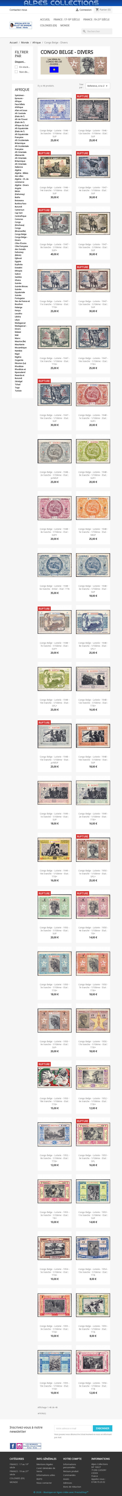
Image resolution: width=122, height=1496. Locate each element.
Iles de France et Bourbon (22, 302)
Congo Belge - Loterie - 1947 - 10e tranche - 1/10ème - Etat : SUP (93, 247)
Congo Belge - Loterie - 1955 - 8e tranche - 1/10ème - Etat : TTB (93, 1329)
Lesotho (18, 313)
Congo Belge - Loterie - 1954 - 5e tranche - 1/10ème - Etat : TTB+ (54, 1272)
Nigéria (18, 357)
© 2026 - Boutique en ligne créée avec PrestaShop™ (61, 1492)
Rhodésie (19, 366)
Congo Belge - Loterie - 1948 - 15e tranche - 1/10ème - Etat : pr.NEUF (54, 759)
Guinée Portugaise (20, 297)
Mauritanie (19, 344)
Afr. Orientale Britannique (20, 159)
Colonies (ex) (48, 25)
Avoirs (66, 1479)
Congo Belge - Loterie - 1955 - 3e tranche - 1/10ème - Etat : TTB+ (54, 1329)
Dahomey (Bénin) (19, 253)
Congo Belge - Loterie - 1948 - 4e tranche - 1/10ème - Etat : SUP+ (54, 532)
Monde (64, 25)
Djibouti (18, 258)
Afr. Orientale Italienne (20, 165)
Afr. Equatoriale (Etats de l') (21, 130)
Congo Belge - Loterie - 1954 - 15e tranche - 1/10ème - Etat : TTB (93, 1272)
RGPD (39, 1479)
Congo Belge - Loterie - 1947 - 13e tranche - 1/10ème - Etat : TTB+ (54, 361)
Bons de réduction (72, 1486)
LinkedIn (32, 1446)
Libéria (18, 316)
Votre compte (72, 1458)
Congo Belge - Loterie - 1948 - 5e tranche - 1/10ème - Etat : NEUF (93, 532)
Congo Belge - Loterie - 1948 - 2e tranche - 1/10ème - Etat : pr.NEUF (54, 475)
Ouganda (19, 360)
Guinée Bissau (21, 286)
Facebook (13, 1446)
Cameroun (19, 209)
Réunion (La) (20, 363)
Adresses (67, 1482)
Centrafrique (20, 216)
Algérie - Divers (22, 185)
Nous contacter (44, 1482)
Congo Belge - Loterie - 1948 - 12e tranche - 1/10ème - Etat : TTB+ (93, 702)
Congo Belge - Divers (21, 238)
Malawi (18, 332)
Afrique (22, 89)
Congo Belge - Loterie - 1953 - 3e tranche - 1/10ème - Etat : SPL (93, 1158)
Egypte (18, 261)
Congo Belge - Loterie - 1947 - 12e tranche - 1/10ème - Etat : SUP (93, 304)
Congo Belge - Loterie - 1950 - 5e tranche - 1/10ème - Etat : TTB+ (54, 987)
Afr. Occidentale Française (22, 147)
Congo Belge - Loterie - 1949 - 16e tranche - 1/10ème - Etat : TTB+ (54, 873)
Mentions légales (44, 1464)
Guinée (18, 283)
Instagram (19, 1446)
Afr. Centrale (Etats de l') (20, 115)
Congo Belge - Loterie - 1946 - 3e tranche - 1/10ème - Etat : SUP (54, 133)
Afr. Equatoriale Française (21, 136)
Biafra (17, 197)
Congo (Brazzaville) (20, 229)
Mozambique (21, 347)
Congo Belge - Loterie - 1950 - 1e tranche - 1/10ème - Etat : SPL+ (93, 873)
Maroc (17, 338)
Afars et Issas (21, 110)
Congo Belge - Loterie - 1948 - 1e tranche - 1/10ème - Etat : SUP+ (93, 418)
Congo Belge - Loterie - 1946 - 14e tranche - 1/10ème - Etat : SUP (54, 190)
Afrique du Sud (21, 125)
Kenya (18, 310)
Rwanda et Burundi (19, 377)
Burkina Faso (20, 203)
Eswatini (18, 267)
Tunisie (18, 390)
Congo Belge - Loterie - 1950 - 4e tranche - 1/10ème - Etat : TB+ (93, 930)
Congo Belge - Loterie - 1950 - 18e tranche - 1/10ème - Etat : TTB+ (54, 1101)
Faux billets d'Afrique (20, 106)
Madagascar (20, 323)
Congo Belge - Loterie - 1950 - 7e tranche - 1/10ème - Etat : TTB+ (93, 987)
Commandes (69, 1475)
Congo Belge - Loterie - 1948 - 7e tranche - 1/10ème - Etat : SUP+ (54, 645)
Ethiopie (18, 270)
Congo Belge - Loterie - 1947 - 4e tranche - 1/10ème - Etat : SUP (93, 190)
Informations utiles (45, 1475)
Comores (19, 219)
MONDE (14, 1482)
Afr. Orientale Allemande (20, 153)
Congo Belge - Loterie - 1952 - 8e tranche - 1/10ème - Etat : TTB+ (54, 1158)
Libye (17, 319)
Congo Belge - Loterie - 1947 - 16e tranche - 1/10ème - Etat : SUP (54, 418)
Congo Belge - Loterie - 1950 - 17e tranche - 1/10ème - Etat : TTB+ (93, 1044)
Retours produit (71, 1471)
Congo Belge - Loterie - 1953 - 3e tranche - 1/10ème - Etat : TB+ (54, 1215)
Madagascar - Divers (21, 327)
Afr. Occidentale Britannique (22, 141)
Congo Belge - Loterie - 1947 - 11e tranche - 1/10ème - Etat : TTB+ (54, 304)
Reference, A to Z (97, 86)
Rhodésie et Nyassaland (20, 371)
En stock (24, 66)
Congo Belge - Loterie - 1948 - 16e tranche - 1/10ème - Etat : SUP (93, 759)
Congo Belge (20, 234)
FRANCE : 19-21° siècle (96, 19)
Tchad (17, 384)
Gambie (18, 277)
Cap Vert (18, 213)
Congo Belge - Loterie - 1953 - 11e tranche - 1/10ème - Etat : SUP (93, 1215)
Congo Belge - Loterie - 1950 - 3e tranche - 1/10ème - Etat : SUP (54, 930)
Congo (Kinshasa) (19, 223)
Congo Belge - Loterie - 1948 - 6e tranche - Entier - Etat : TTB (54, 587)
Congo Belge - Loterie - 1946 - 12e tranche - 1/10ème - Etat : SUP (93, 133)
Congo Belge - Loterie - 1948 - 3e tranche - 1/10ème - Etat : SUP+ (93, 475)
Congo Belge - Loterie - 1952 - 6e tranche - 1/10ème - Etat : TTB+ (93, 1101)
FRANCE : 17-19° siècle (67, 19)
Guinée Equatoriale (20, 291)
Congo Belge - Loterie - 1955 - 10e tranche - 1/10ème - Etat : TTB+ (54, 1386)
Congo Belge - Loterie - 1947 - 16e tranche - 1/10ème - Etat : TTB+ (93, 361)
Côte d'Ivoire (20, 243)
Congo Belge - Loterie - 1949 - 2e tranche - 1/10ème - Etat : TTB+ (93, 816)
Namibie (18, 350)
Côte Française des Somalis (21, 247)
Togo (17, 387)
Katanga (18, 307)
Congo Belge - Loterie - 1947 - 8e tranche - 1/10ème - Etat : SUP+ (54, 247)
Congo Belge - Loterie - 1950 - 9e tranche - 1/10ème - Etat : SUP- (54, 1044)
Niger (17, 353)
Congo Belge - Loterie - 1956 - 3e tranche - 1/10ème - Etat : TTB (93, 1386)
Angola (18, 188)
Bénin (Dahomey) (20, 192)
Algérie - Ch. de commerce (22, 180)
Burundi (18, 206)
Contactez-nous (18, 9)
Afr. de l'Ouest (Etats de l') (21, 121)
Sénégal (18, 381)
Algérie (18, 170)
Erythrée (19, 264)
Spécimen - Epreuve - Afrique (20, 98)
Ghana (18, 280)
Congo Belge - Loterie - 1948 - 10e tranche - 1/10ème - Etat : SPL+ (54, 702)
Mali (16, 335)
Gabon (18, 273)
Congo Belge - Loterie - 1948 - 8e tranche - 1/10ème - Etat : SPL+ (93, 645)
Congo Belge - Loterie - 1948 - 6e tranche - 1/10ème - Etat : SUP (93, 588)
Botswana (19, 200)
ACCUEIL (45, 19)
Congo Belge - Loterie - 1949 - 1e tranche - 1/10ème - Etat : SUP (54, 816)
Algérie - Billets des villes (21, 174)
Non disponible (24, 71)
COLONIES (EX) (17, 1478)
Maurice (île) (20, 341)
